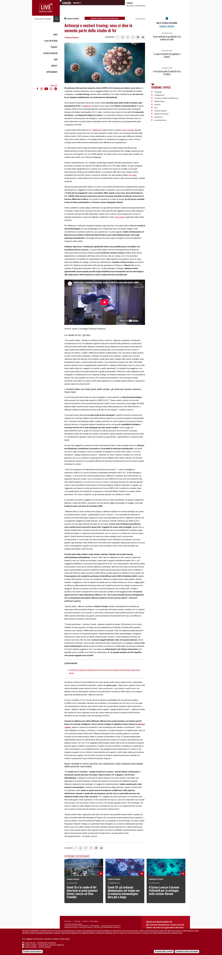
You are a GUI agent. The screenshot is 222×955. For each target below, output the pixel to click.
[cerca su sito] (56, 19)
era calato (132, 175)
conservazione (160, 120)
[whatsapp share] (122, 37)
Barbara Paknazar (72, 37)
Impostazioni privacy (111, 927)
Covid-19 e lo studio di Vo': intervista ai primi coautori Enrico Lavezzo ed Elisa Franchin (82, 892)
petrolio (157, 105)
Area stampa (94, 921)
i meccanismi (119, 217)
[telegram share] (128, 37)
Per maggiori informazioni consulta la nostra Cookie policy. (46, 939)
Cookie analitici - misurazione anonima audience (44, 945)
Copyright (77, 921)
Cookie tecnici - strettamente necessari (40, 943)
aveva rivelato (128, 130)
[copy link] (117, 37)
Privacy (85, 921)
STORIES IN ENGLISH (50, 53)
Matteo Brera (159, 101)
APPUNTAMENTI (51, 72)
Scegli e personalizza (32, 951)
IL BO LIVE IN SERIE (50, 40)
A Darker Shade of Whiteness (166, 98)
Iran (155, 108)
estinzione (158, 117)
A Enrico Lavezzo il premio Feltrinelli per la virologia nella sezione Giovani (164, 890)
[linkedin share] (138, 37)
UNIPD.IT (54, 65)
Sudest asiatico (160, 111)
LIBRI (55, 59)
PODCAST (54, 47)
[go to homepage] (46, 8)
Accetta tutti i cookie (164, 951)
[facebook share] (133, 37)
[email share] (143, 37)
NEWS (55, 34)
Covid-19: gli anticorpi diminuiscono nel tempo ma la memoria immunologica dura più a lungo (124, 892)
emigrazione (159, 95)
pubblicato (86, 106)
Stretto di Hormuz (161, 114)
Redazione (67, 921)
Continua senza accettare (187, 951)
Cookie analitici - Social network (37, 947)
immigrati (158, 92)
